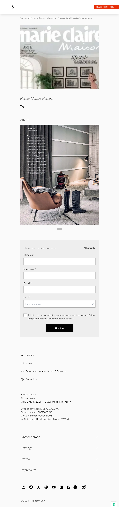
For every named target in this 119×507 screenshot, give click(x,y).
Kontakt (30, 363)
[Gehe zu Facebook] (30, 487)
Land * (27, 297)
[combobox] (59, 304)
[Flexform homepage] (106, 7)
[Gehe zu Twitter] (38, 487)
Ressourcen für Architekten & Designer (46, 371)
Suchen (30, 354)
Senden (59, 328)
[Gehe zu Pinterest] (45, 487)
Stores (25, 459)
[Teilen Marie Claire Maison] (22, 106)
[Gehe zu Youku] (75, 487)
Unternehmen (30, 437)
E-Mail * (27, 283)
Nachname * (30, 269)
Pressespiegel (64, 18)
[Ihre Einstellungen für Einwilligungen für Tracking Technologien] (114, 504)
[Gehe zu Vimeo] (68, 487)
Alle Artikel (51, 18)
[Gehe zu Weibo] (83, 487)
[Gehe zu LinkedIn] (60, 487)
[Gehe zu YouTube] (53, 487)
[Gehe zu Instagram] (23, 487)
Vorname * (29, 254)
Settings (26, 448)
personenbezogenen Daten (80, 315)
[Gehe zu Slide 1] (59, 229)
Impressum (28, 470)
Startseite (24, 18)
